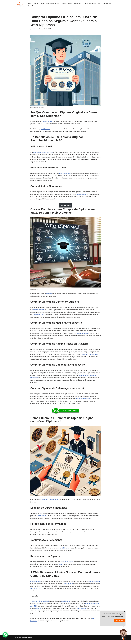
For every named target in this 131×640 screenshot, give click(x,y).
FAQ (98, 3)
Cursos (85, 3)
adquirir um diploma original (50, 499)
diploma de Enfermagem (84, 398)
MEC (60, 564)
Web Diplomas (45, 129)
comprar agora (65, 205)
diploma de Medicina (83, 333)
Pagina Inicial (106, 3)
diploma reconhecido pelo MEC (43, 152)
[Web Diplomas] (20, 5)
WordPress (28, 637)
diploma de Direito (39, 310)
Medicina (38, 608)
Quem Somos (32, 6)
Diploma (35, 28)
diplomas (49, 293)
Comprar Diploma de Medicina (49, 3)
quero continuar (119, 620)
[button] (5, 635)
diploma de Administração (90, 354)
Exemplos (92, 3)
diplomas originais (64, 173)
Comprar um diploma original (39, 601)
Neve (16, 637)
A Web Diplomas (35, 581)
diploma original (47, 121)
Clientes (35, 3)
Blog (29, 3)
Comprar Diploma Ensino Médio (71, 3)
